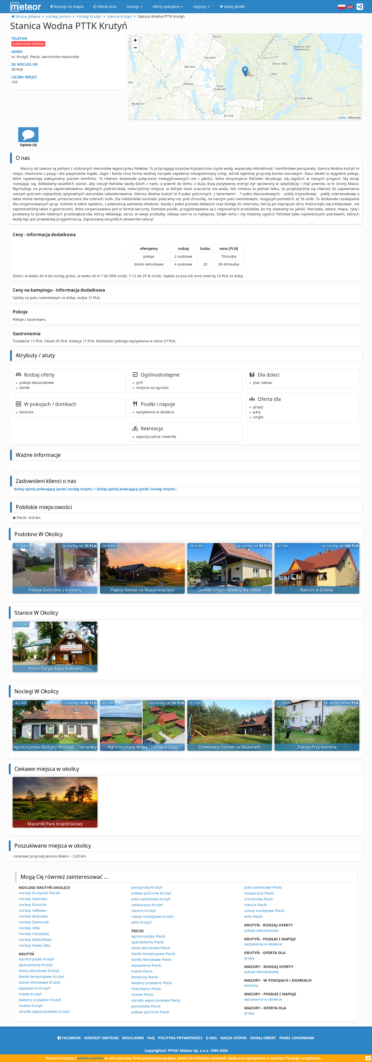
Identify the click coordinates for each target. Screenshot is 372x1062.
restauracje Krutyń (147, 904)
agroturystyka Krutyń (36, 959)
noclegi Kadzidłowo (35, 939)
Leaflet (342, 117)
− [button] (135, 48)
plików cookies (90, 1058)
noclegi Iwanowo (33, 898)
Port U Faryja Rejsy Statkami (55, 668)
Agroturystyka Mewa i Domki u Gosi (142, 747)
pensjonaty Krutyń (146, 887)
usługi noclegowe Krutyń (152, 916)
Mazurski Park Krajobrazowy (55, 824)
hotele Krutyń (30, 994)
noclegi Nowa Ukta (34, 945)
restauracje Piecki (259, 893)
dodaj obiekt (263, 1037)
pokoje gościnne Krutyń (151, 893)
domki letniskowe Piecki (151, 959)
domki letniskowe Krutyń (39, 982)
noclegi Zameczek (34, 922)
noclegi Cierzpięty (34, 933)
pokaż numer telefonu (28, 44)
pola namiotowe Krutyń (151, 899)
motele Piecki (142, 994)
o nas (211, 1037)
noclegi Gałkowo (32, 910)
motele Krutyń (31, 1005)
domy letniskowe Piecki (150, 947)
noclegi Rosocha (32, 904)
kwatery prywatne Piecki (151, 982)
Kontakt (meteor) (101, 1037)
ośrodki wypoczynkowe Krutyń (44, 1011)
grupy (249, 958)
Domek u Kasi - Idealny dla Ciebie (229, 590)
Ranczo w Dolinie (317, 590)
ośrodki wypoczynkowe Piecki (155, 1000)
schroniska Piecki (258, 899)
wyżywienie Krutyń (34, 988)
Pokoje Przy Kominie (317, 747)
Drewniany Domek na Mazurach (230, 747)
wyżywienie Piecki (146, 965)
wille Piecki (253, 916)
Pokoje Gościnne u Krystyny (55, 590)
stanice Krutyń (143, 910)
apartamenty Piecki (147, 942)
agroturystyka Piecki (148, 936)
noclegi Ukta (29, 927)
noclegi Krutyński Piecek (39, 892)
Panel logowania (296, 1037)
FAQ (151, 1037)
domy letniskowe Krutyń (39, 970)
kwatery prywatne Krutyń (40, 999)
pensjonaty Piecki (146, 1006)
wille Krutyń (141, 922)
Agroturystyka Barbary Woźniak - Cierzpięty (55, 747)
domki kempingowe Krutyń (41, 976)
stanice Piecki (255, 904)
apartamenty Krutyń (36, 964)
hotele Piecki (142, 971)
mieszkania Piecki (146, 988)
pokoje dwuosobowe (261, 930)
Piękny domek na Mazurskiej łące (142, 590)
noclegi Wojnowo (33, 916)
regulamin (133, 1037)
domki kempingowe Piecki (153, 953)
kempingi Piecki (144, 977)
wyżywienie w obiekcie (263, 944)
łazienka (251, 985)
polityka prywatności (180, 1037)
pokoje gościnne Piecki (150, 1012)
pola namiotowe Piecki (263, 887)
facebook (71, 1037)
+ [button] (135, 40)
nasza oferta (233, 1037)
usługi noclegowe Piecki (264, 910)
